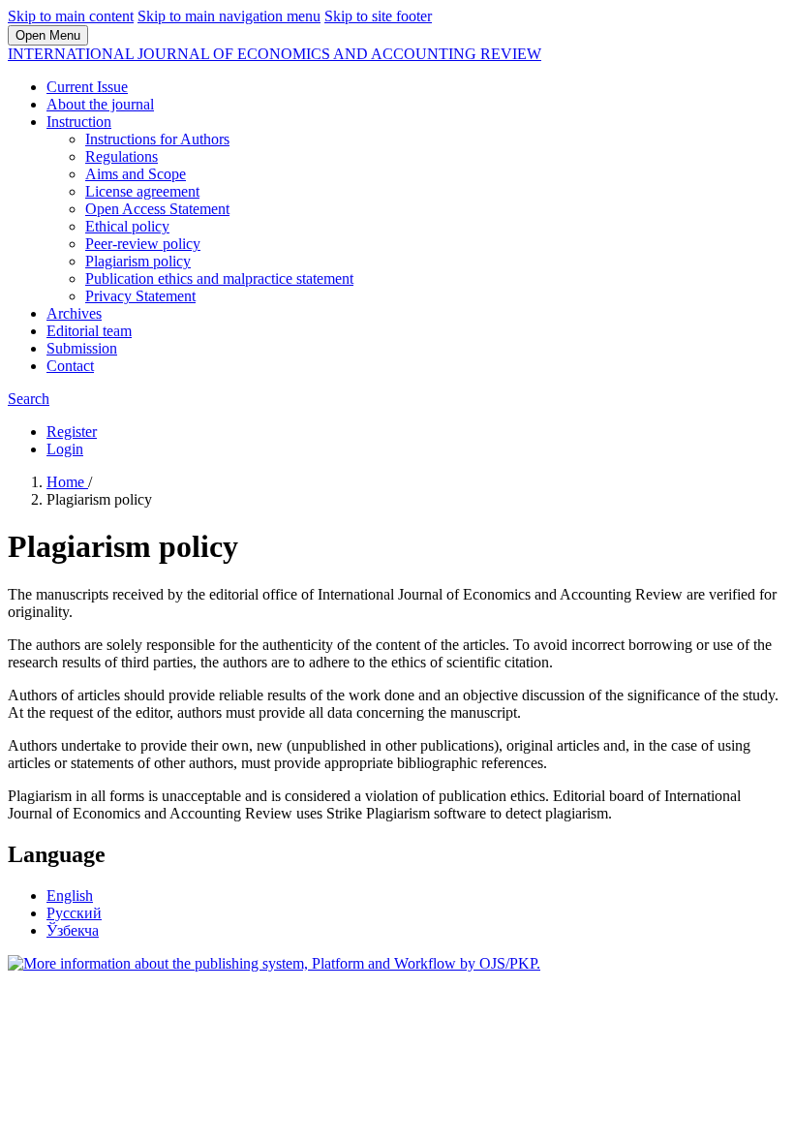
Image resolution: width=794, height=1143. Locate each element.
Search (28, 398)
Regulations (121, 156)
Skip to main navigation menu (229, 16)
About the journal (100, 104)
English (69, 895)
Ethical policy (127, 226)
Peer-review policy (142, 243)
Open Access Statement (157, 209)
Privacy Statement (140, 296)
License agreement (142, 191)
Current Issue (87, 86)
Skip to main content (71, 16)
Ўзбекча (72, 930)
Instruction (78, 121)
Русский (74, 913)
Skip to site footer (378, 16)
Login (64, 449)
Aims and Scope (135, 174)
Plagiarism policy (138, 261)
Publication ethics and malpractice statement (219, 278)
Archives (74, 313)
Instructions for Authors (157, 139)
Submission (81, 348)
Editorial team (89, 331)
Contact (70, 365)
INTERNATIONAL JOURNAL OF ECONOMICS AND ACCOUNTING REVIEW (274, 54)
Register (71, 431)
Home (67, 482)
